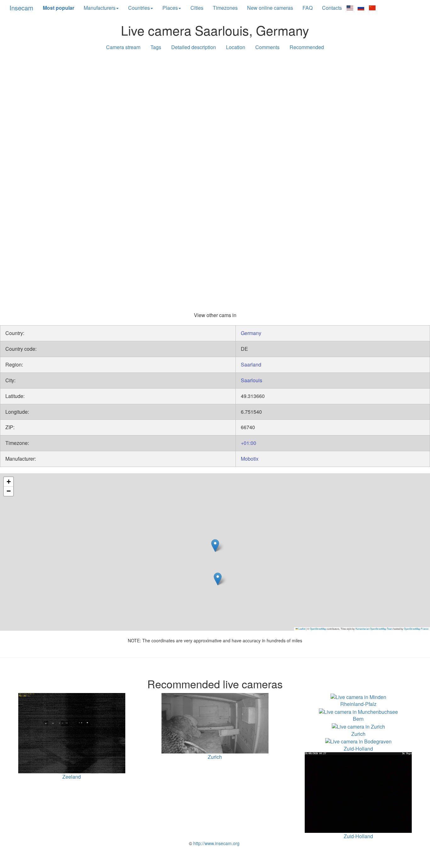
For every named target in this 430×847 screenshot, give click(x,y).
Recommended (307, 47)
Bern (358, 718)
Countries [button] (139, 7)
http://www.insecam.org (216, 843)
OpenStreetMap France (416, 628)
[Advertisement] (215, 104)
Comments (267, 47)
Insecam (21, 7)
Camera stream (123, 47)
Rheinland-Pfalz (358, 704)
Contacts (332, 7)
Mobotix (249, 458)
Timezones (225, 7)
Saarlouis (251, 380)
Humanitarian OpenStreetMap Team (374, 628)
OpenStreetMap (318, 628)
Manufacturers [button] (100, 7)
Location (235, 47)
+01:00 (248, 442)
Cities (196, 7)
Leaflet (301, 628)
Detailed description (193, 47)
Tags (155, 47)
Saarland (251, 364)
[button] (215, 545)
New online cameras (270, 7)
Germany (251, 333)
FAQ (308, 7)
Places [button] (170, 7)
